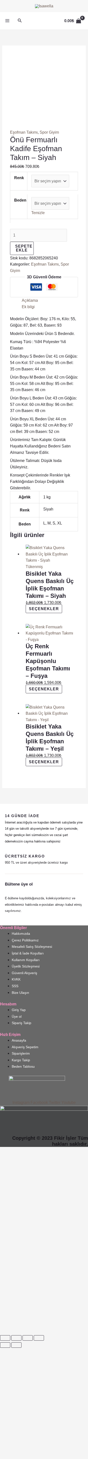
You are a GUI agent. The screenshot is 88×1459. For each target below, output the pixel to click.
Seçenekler (44, 609)
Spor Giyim (49, 132)
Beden (20, 200)
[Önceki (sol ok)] (5, 1345)
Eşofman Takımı (24, 132)
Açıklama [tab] (30, 300)
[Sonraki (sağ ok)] (16, 1345)
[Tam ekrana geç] (16, 1338)
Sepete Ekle (24, 248)
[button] (20, 20)
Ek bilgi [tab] (28, 307)
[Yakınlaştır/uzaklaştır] (5, 1338)
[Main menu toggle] (7, 20)
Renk (19, 178)
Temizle (38, 213)
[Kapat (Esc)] (39, 1338)
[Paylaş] (27, 1338)
